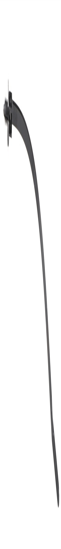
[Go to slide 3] (3, 139)
